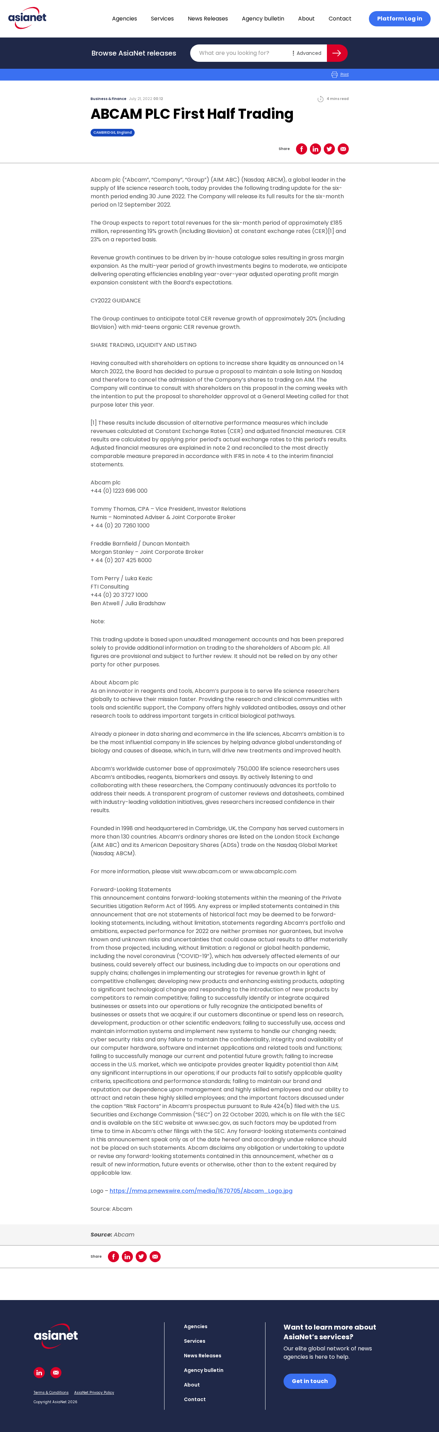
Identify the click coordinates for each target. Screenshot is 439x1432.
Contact (340, 19)
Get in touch (310, 1381)
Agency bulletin (263, 19)
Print (344, 74)
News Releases (208, 19)
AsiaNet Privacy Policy (94, 1392)
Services (162, 19)
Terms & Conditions (51, 1392)
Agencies (124, 19)
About (306, 19)
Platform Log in (399, 19)
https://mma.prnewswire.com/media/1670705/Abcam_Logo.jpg (201, 1191)
